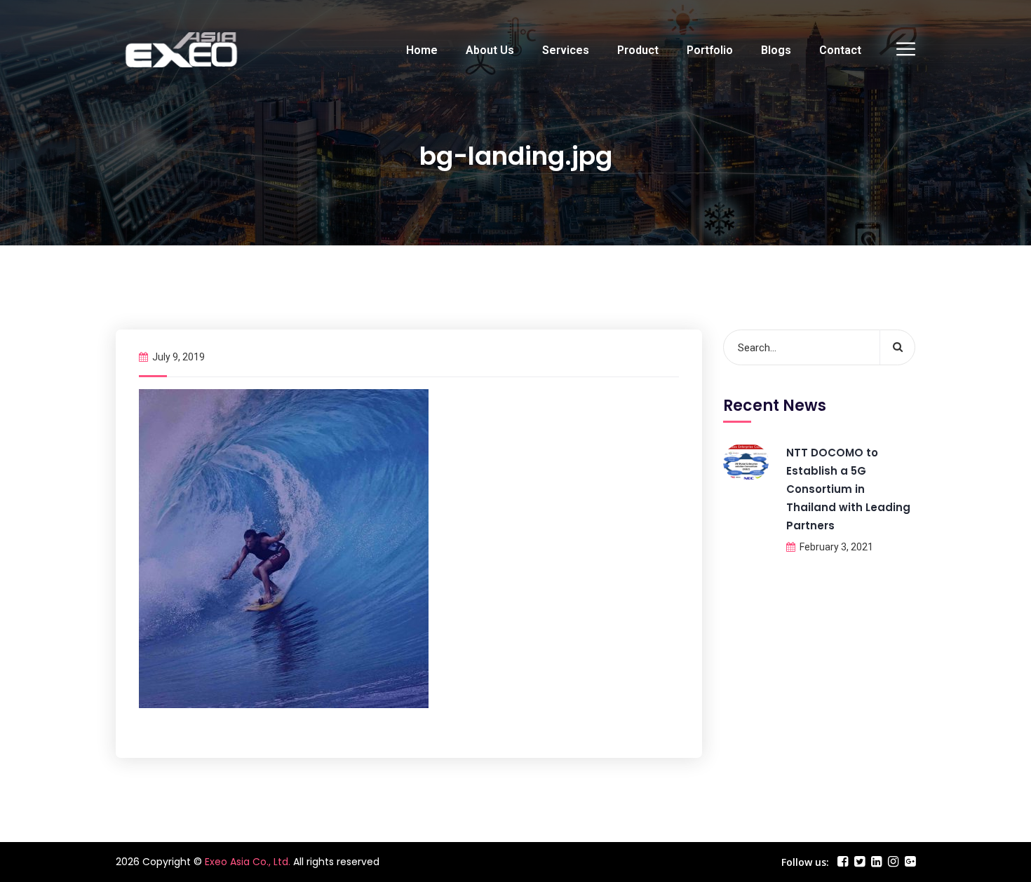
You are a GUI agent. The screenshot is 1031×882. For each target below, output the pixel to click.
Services (565, 50)
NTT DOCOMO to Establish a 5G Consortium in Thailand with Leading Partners (848, 489)
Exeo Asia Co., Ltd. (247, 862)
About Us (490, 50)
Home (422, 50)
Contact (840, 50)
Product (638, 50)
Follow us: (805, 862)
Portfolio (710, 50)
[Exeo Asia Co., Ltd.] (181, 49)
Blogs (776, 50)
